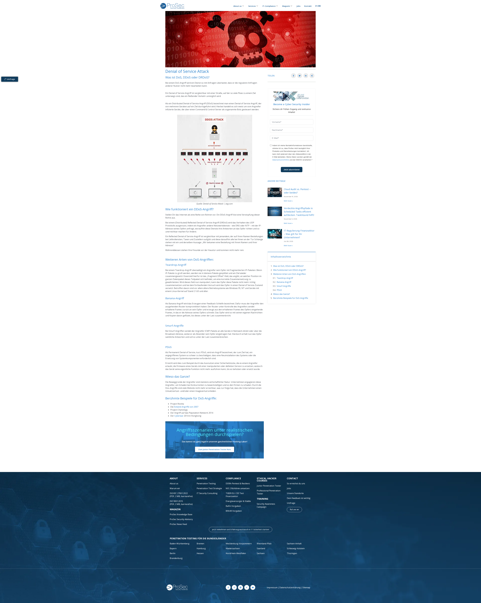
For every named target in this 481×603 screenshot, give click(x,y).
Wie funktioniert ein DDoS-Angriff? (289, 270)
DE (319, 6)
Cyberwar (178, 415)
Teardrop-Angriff (285, 278)
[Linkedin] (240, 587)
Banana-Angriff (284, 282)
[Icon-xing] (312, 75)
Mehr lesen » (288, 201)
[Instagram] (234, 587)
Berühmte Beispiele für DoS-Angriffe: (290, 298)
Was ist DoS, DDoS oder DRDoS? (288, 266)
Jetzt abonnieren (291, 169)
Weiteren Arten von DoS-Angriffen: (289, 274)
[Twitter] (299, 75)
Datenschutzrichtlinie (280, 160)
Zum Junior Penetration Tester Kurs (214, 449)
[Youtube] (252, 587)
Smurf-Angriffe (284, 286)
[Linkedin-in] (305, 75)
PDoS (279, 290)
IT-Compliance (269, 6)
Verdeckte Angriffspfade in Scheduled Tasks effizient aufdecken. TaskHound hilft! (299, 211)
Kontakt (308, 6)
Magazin (286, 6)
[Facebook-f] (293, 75)
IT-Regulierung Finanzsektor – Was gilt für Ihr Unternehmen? (299, 234)
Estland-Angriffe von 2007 (186, 406)
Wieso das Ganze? (281, 294)
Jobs (298, 6)
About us (237, 6)
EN (316, 6)
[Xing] (246, 587)
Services (252, 6)
